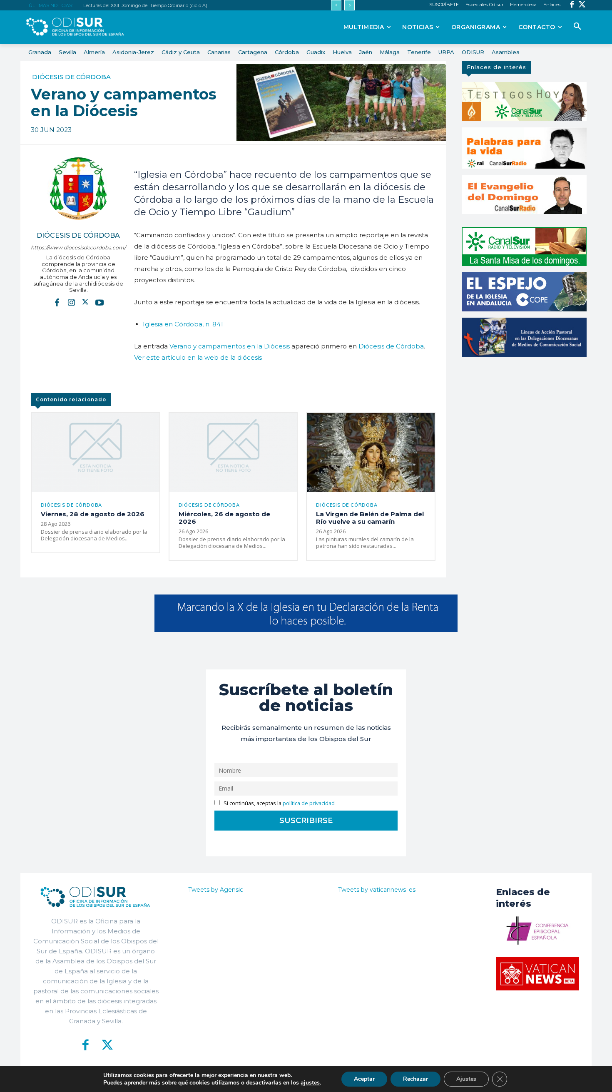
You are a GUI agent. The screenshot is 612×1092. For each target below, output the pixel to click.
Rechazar (415, 1079)
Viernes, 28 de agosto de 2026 (92, 514)
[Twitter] (582, 5)
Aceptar (364, 1079)
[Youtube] (99, 302)
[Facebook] (572, 5)
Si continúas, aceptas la (278, 803)
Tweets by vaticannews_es (376, 889)
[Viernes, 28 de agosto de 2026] (95, 452)
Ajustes (466, 1079)
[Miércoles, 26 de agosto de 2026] (233, 452)
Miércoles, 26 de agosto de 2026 (224, 517)
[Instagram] (71, 302)
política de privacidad (309, 803)
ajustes (310, 1083)
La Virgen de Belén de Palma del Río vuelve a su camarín (370, 517)
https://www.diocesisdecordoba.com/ (78, 247)
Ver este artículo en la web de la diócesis (198, 357)
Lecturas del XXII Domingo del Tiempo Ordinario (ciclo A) (145, 5)
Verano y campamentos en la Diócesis (229, 346)
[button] (577, 27)
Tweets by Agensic (215, 889)
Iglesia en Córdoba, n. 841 (183, 324)
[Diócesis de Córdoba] (78, 188)
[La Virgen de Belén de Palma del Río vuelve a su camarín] (371, 452)
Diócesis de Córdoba (71, 77)
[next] (349, 5)
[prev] (336, 5)
